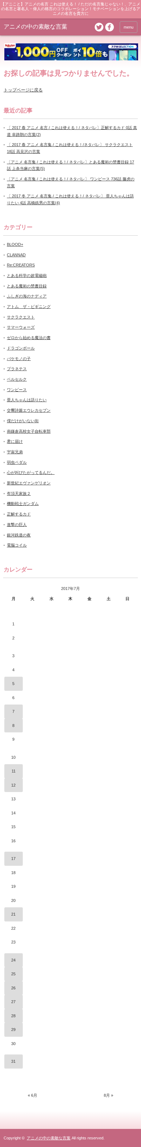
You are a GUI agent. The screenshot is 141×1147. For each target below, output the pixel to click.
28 (13, 1016)
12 (13, 785)
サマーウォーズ (21, 327)
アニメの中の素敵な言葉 (35, 26)
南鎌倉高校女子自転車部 (29, 431)
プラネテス (17, 369)
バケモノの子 (19, 358)
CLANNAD (16, 255)
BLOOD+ (15, 244)
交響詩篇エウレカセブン (29, 410)
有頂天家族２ (19, 493)
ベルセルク (17, 379)
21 (13, 914)
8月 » (108, 1095)
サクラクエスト (21, 317)
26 (13, 988)
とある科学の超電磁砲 (27, 275)
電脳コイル (17, 545)
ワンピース (17, 390)
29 (13, 1029)
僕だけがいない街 (23, 421)
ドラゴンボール (21, 348)
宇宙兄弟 (15, 452)
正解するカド (19, 514)
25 (13, 974)
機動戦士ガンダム (23, 503)
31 (13, 1061)
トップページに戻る (23, 90)
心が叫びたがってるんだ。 (31, 472)
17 (13, 858)
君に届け (15, 441)
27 (13, 1002)
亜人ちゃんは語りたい (27, 400)
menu (128, 27)
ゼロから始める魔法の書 (29, 337)
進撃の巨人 (17, 524)
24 (13, 960)
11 (14, 771)
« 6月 (32, 1095)
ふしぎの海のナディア (27, 296)
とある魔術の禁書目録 (27, 286)
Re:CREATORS (21, 265)
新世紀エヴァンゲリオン (29, 483)
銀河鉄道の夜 (19, 535)
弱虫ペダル (17, 462)
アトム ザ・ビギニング (29, 306)
